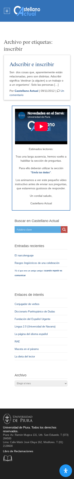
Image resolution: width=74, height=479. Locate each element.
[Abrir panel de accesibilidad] (65, 470)
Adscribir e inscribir (31, 64)
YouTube (23, 470)
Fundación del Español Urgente (32, 319)
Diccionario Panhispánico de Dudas (35, 311)
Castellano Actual (26, 90)
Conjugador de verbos (27, 304)
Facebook (7, 470)
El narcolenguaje (24, 255)
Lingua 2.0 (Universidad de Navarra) (35, 326)
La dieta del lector (25, 356)
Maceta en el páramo (27, 349)
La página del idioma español (31, 334)
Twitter (15, 470)
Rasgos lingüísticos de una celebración (37, 263)
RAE (17, 341)
